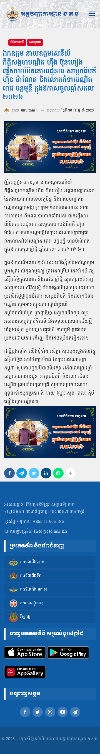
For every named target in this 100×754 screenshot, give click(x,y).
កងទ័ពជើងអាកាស (33, 589)
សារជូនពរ (35, 42)
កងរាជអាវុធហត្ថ (32, 603)
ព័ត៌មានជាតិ (17, 42)
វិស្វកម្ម (25, 617)
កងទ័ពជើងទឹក (30, 576)
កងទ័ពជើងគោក (32, 562)
